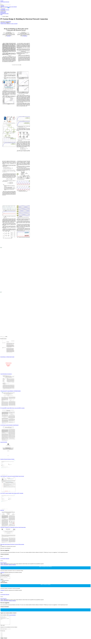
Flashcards (7, 1)
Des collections (6, 9)
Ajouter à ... (8, 22)
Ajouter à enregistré (14, 23)
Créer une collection (4, 582)
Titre (1, 573)
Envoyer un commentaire (4, 554)
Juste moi (3, 581)
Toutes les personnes (5, 580)
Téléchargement (3, 22)
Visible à (1, 579)
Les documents (3, 1)
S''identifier (2, 5)
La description (4, 575)
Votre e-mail (2, 625)
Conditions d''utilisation (12, 564)
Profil (1, 14)
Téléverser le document (4, 6)
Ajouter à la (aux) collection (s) (5, 23)
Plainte (1, 562)
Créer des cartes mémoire (12, 6)
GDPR (1, 564)
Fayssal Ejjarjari (8, 21)
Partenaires (5, 562)
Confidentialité (5, 564)
